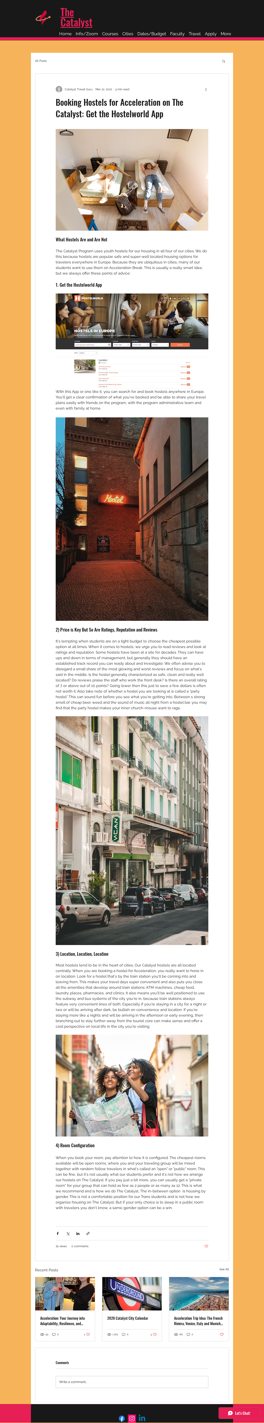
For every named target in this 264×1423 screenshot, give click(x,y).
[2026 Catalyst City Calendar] (132, 1293)
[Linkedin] (142, 1419)
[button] (224, 61)
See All (224, 1269)
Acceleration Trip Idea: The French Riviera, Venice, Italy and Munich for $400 (198, 1320)
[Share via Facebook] (58, 1233)
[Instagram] (132, 1419)
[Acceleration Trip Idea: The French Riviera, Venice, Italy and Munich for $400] (199, 1293)
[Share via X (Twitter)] (68, 1233)
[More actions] (205, 89)
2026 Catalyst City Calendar (127, 1318)
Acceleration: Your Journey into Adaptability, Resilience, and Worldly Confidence (62, 1320)
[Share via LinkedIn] (78, 1233)
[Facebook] (122, 1419)
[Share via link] (88, 1233)
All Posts (41, 60)
